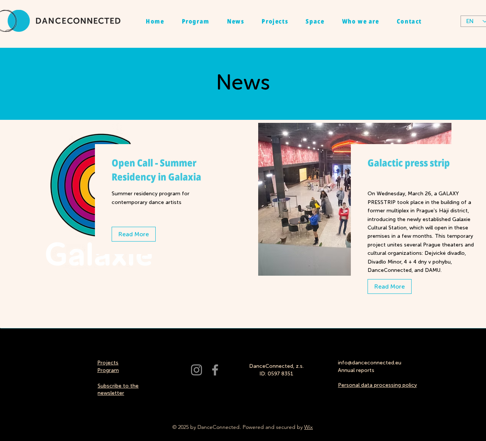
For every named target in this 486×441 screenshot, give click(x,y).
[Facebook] (215, 370)
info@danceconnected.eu (369, 362)
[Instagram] (196, 370)
